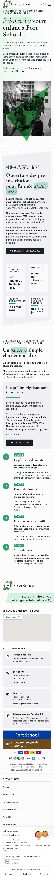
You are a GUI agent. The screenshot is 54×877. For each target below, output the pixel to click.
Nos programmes (11, 802)
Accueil (6, 787)
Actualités (7, 817)
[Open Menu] (46, 4)
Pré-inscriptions (10, 809)
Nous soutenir (9, 824)
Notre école (8, 794)
